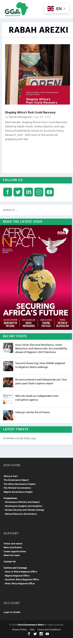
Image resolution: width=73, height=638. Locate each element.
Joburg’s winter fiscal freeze (32, 412)
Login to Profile (12, 612)
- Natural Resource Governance (20, 514)
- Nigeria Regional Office (17, 576)
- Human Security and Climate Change (24, 510)
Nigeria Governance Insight (18, 492)
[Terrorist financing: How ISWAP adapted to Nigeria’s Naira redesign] (8, 366)
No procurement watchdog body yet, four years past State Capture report (41, 381)
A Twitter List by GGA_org (19, 438)
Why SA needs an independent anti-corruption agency (37, 398)
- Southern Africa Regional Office (21, 580)
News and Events (13, 548)
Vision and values (13, 544)
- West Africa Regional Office (19, 584)
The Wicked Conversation (17, 488)
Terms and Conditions (49, 630)
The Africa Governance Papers (19, 484)
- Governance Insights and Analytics (23, 506)
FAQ (32, 630)
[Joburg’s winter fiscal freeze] (8, 415)
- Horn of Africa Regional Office (20, 572)
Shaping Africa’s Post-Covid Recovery (30, 112)
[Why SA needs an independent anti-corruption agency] (8, 399)
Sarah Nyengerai (20, 117)
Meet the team (12, 555)
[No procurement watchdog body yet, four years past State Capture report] (8, 382)
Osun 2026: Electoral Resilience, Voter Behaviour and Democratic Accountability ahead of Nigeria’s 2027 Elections (41, 349)
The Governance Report (16, 480)
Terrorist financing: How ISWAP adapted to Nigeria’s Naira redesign (40, 365)
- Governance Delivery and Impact (22, 502)
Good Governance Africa (31, 625)
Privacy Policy (19, 630)
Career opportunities (15, 552)
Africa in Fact (11, 476)
